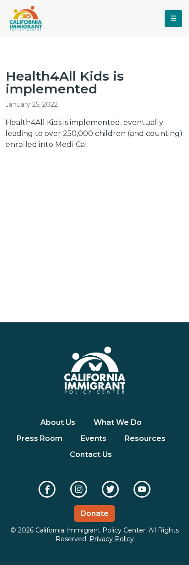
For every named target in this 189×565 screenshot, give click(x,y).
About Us (57, 422)
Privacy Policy (111, 539)
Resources (145, 438)
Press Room (39, 438)
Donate (94, 513)
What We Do (118, 422)
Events (93, 438)
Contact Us (91, 454)
